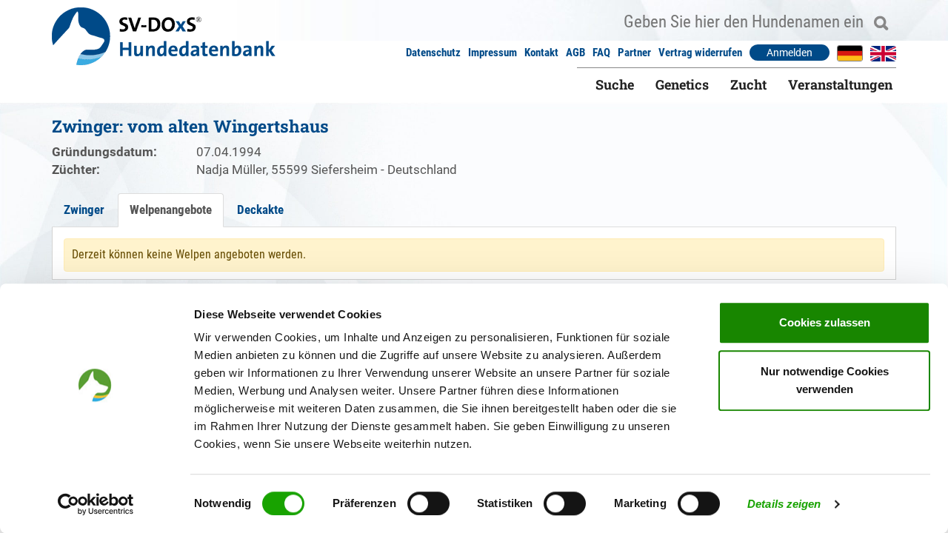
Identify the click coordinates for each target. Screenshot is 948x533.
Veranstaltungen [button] (840, 84)
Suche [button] (614, 84)
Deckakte (260, 209)
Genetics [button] (682, 84)
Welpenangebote (171, 209)
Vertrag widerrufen (700, 52)
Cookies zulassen (824, 322)
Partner (634, 52)
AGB (575, 52)
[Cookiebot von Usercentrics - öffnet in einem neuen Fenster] (96, 504)
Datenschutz (433, 52)
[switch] (428, 503)
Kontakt (541, 52)
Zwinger (84, 209)
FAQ (601, 52)
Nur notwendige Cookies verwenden (825, 380)
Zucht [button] (748, 84)
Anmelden (789, 52)
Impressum (492, 52)
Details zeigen (784, 503)
